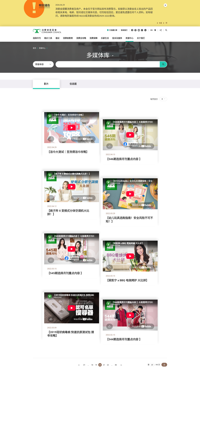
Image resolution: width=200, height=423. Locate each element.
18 (92, 365)
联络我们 (124, 30)
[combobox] (43, 64)
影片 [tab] (46, 83)
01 (84, 365)
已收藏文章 (113, 30)
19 (96, 365)
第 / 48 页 (154, 364)
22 (108, 365)
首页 (34, 48)
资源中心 (42, 48)
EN (151, 30)
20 (100, 365)
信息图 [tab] (73, 83)
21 (104, 365)
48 (116, 365)
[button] (157, 23)
